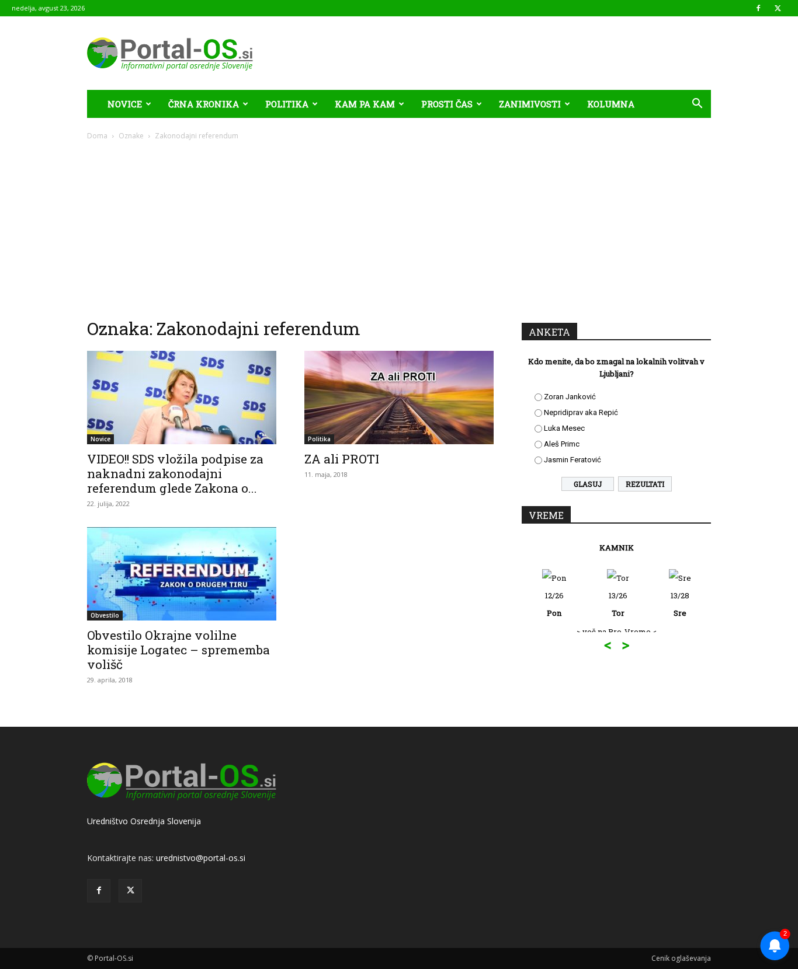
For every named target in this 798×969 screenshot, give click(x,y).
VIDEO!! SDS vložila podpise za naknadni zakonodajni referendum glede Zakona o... (175, 473)
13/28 (680, 604)
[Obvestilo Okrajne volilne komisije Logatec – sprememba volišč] (181, 574)
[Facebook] (758, 8)
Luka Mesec (564, 428)
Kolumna (610, 104)
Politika (286, 104)
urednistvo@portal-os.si (200, 857)
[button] (697, 104)
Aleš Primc (562, 444)
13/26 (618, 604)
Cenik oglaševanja (681, 958)
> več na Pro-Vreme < (617, 631)
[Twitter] (777, 8)
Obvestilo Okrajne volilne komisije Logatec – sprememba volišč (178, 649)
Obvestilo (105, 615)
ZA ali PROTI (341, 459)
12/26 (554, 604)
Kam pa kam (365, 104)
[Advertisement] (399, 229)
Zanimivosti (530, 104)
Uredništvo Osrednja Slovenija (144, 821)
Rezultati (645, 484)
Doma (97, 136)
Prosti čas (447, 104)
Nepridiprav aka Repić (581, 412)
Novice (124, 104)
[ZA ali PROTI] (399, 397)
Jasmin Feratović (572, 459)
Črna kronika (203, 104)
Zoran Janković (570, 396)
